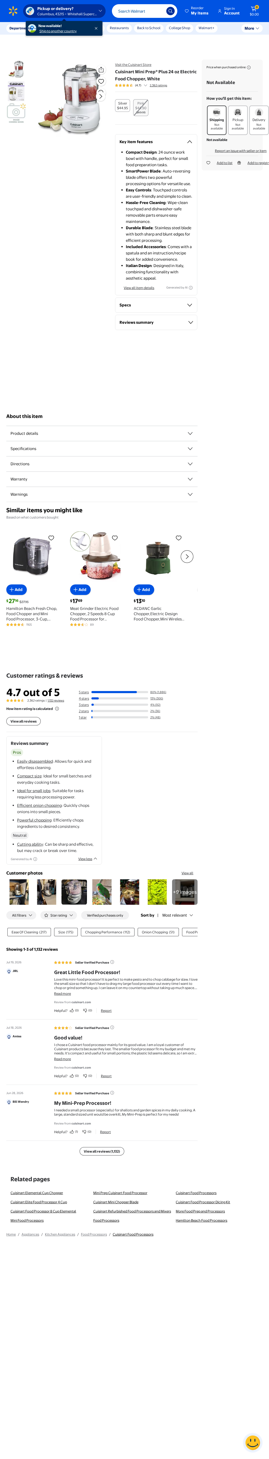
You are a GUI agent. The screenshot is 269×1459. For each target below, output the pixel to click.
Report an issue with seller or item (241, 151)
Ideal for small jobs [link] (33, 790)
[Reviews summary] (145, 85)
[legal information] (249, 67)
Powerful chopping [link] (34, 820)
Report (106, 1010)
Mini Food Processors (27, 1220)
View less (85, 859)
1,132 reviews (56, 700)
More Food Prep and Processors (200, 1211)
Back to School (149, 28)
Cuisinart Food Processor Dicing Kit (203, 1202)
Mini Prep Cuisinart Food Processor (120, 1193)
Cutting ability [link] (30, 844)
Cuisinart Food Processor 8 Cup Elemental (43, 1211)
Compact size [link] (29, 775)
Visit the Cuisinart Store (133, 64)
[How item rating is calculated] (57, 709)
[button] (197, 11)
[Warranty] (190, 479)
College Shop (179, 28)
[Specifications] (190, 449)
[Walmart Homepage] (13, 11)
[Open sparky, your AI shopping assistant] (253, 1443)
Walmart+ (206, 28)
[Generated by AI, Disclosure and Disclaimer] (191, 288)
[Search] (170, 11)
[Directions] (190, 464)
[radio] (122, 105)
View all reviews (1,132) (102, 1151)
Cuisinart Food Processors (196, 1193)
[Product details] (190, 433)
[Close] (97, 28)
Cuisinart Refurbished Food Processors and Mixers (132, 1211)
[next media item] (100, 96)
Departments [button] (20, 28)
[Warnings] (190, 494)
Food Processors (106, 1220)
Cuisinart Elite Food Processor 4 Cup (39, 1202)
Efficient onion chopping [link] (39, 805)
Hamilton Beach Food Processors (201, 1220)
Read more (62, 993)
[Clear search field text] (158, 11)
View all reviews (24, 721)
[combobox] (144, 11)
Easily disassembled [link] (35, 761)
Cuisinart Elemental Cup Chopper (37, 1193)
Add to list (224, 163)
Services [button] (53, 28)
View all (187, 873)
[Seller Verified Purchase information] (112, 962)
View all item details (139, 288)
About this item (24, 416)
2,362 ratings (158, 85)
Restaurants (119, 28)
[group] (141, 85)
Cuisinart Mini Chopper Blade (115, 1202)
